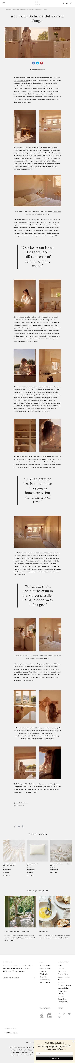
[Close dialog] (73, 1041)
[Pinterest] (69, 1014)
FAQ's (60, 966)
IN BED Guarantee (62, 970)
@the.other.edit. (39, 336)
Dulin (42, 465)
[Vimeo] (59, 1017)
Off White (29, 867)
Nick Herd (43, 672)
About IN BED (45, 966)
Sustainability (45, 980)
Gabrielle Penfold (51, 664)
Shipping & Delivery (62, 992)
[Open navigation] (4, 3)
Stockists (43, 977)
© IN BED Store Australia (11, 1032)
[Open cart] (71, 3)
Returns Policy (63, 988)
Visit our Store (45, 969)
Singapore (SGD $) (10, 1028)
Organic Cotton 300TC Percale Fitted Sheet (9, 864)
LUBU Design (38, 728)
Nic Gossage (41, 70)
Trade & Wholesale (43, 973)
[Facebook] (59, 1014)
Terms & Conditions (62, 997)
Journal (12, 9)
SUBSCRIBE (54, 1058)
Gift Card (61, 982)
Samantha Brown (22, 80)
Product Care (63, 974)
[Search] (67, 3)
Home (6, 9)
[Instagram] (64, 1014)
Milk (4, 867)
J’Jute (29, 465)
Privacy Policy (63, 1002)
